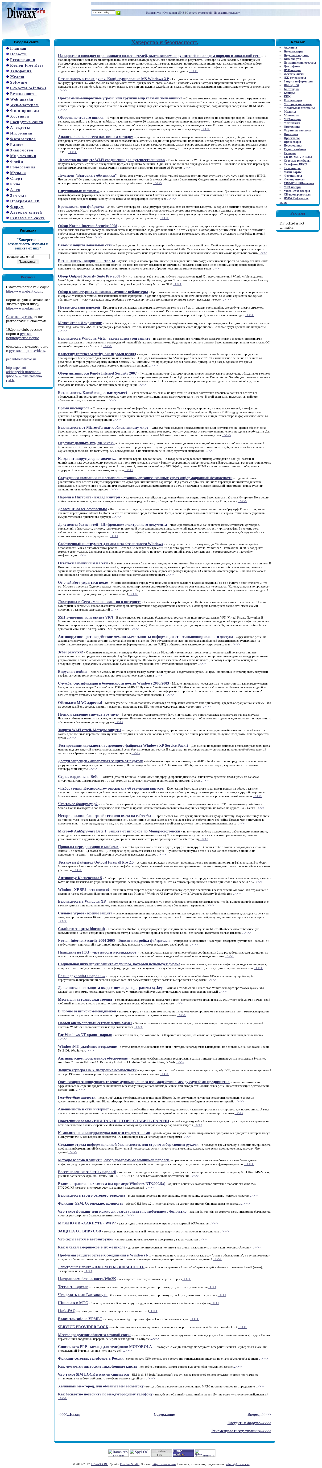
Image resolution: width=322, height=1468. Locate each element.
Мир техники (23, 156)
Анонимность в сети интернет (83, 1109)
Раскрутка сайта (26, 122)
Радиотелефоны (295, 149)
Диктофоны (292, 66)
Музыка (18, 173)
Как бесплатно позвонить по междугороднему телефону (105, 1394)
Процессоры (292, 141)
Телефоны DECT (295, 164)
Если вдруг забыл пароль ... (81, 976)
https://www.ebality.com (24, 291)
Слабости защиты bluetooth (81, 929)
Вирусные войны (72, 671)
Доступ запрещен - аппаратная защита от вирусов (100, 761)
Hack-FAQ (66, 1311)
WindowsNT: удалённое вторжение (87, 1046)
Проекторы (292, 138)
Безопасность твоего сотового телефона (91, 1195)
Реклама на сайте (27, 218)
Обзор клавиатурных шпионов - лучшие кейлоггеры (103, 292)
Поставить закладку (227, 12)
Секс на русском (19, 317)
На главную (153, 12)
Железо (17, 77)
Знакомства (21, 150)
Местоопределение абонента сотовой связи (94, 1335)
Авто (15, 190)
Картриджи (291, 89)
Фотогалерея (23, 139)
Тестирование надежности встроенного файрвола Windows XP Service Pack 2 (123, 745)
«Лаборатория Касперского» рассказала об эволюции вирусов (111, 788)
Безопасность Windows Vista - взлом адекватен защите (104, 338)
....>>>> (133, 594)
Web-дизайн (21, 99)
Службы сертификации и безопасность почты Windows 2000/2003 (113, 683)
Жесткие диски (294, 74)
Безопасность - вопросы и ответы (86, 261)
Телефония (21, 71)
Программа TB (25, 201)
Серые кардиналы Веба (78, 777)
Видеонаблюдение (296, 55)
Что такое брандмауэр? (78, 804)
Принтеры (291, 134)
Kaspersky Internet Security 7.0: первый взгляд (97, 354)
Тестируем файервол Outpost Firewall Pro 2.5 (96, 862)
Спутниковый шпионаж (78, 191)
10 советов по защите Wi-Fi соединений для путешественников (111, 160)
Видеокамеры (293, 51)
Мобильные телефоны (299, 108)
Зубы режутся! (70, 652)
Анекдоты (20, 128)
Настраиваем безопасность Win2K (87, 1279)
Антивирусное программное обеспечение (93, 1058)
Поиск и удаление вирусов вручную (88, 714)
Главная (18, 48)
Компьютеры (293, 100)
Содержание (164, 1414)
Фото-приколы (25, 111)
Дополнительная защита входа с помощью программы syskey (110, 988)
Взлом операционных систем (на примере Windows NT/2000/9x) (111, 1184)
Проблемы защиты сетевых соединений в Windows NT (104, 1255)
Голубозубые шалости (76, 1097)
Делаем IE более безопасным (82, 509)
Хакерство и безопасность (164, 42)
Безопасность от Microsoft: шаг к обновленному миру (103, 427)
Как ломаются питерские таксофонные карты (97, 1366)
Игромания (21, 133)
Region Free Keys (26, 65)
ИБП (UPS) (291, 85)
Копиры (289, 92)
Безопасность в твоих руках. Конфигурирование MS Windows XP (113, 79)
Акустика (290, 47)
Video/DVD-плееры (297, 190)
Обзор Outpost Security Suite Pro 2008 (89, 276)
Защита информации (298, 81)
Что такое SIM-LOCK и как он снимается (93, 1374)
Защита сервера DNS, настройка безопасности (97, 1070)
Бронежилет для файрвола (81, 206)
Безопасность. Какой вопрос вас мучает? (93, 393)
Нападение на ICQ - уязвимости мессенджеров (97, 952)
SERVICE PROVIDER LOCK (83, 1327)
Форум (17, 207)
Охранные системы (297, 130)
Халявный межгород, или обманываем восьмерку (101, 1386)
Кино (15, 184)
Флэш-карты (292, 172)
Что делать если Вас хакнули (82, 1295)
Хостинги (19, 116)
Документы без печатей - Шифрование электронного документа (112, 524)
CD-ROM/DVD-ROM (298, 157)
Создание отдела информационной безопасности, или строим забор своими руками (128, 1144)
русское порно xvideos (27, 351)
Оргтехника (292, 126)
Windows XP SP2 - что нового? (84, 890)
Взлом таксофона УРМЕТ (80, 1319)
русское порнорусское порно (22, 336)
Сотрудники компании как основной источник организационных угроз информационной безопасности (145, 478)
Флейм (16, 161)
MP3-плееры (292, 119)
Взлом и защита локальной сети (85, 245)
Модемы (290, 111)
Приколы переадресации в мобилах (88, 847)
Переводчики (293, 145)
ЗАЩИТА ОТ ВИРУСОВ (79, 1231)
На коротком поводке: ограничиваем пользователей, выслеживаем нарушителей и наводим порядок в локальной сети (159, 56)
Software (18, 82)
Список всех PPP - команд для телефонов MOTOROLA (105, 1347)
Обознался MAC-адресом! (80, 703)
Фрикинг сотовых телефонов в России (91, 1358)
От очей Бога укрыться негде (83, 582)
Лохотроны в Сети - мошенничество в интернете (99, 602)
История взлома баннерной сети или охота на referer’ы (104, 816)
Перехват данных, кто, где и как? (86, 443)
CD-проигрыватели (297, 194)
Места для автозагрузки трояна (85, 999)
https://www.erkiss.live (23, 308)
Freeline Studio (130, 1464)
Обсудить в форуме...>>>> (249, 1423)
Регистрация (22, 60)
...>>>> (193, 71)
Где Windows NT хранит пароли (85, 1035)
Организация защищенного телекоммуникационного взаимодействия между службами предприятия (144, 1082)
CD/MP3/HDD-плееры (299, 183)
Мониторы (291, 115)
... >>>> (77, 870)
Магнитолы (292, 123)
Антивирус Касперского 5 (80, 878)
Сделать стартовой (199, 12)
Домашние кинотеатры (300, 62)
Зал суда (18, 195)
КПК (287, 96)
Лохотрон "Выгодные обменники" (87, 175)
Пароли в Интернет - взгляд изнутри (89, 497)
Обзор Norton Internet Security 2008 (87, 226)
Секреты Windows (28, 88)
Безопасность (23, 94)
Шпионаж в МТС (73, 1303)
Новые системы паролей (79, 307)
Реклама (28, 277)
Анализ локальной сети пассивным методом (95, 137)
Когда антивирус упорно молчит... (87, 459)
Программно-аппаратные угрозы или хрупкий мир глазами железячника (120, 98)
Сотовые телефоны (297, 160)
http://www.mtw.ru (164, 1464)
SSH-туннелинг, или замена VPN (85, 617)
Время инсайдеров (74, 408)
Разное (16, 145)
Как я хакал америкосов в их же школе (91, 1247)
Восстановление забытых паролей (87, 1172)
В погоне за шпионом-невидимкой (87, 1011)
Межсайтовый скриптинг (80, 323)
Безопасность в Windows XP (82, 901)
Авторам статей (26, 212)
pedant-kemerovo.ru (21, 359)
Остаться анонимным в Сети (83, 563)
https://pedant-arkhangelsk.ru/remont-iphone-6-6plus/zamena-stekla (24, 374)
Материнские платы (298, 104)
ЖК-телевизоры (295, 77)
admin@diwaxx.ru (238, 1464)
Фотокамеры (293, 175)
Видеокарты (292, 59)
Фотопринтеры (294, 179)
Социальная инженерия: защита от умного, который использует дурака (119, 964)
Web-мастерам (24, 105)
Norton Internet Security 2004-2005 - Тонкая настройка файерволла (114, 940)
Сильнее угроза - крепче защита (85, 913)
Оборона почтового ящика (80, 117)
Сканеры (290, 153)
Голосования (23, 167)
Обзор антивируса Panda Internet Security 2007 (97, 373)
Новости (18, 54)
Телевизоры (292, 168)
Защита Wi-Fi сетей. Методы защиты (89, 730)
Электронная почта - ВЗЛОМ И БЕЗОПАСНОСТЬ (101, 1267)
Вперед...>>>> (259, 1414)
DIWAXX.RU (99, 1464)
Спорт (16, 178)
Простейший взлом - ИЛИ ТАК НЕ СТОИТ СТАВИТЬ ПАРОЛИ (113, 1121)
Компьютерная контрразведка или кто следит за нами (104, 1133)
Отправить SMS (173, 12)
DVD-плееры (292, 70)
